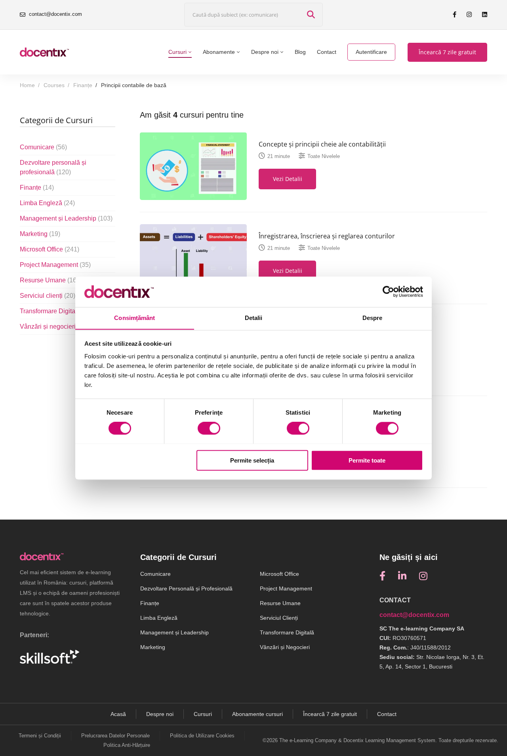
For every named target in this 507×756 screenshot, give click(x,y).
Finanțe (82, 85)
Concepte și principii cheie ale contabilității (322, 144)
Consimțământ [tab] (134, 317)
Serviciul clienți (47, 295)
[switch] (209, 428)
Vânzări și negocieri (54, 326)
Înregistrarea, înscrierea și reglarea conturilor (327, 236)
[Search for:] (253, 15)
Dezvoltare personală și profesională (53, 167)
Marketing (40, 233)
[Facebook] (382, 576)
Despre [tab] (372, 317)
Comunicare (43, 147)
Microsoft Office (49, 249)
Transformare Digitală (56, 311)
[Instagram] (423, 576)
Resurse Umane (49, 280)
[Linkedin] (402, 576)
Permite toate (367, 460)
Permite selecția (252, 460)
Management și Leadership (66, 218)
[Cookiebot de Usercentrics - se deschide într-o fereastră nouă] (388, 291)
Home (27, 85)
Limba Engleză (47, 203)
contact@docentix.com (414, 614)
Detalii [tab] (254, 317)
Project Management (55, 264)
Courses (54, 85)
